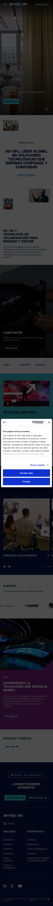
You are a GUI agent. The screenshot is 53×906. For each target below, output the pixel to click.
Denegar (26, 481)
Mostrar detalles (37, 465)
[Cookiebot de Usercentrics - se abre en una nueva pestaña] (32, 422)
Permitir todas (26, 473)
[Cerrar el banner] (49, 422)
